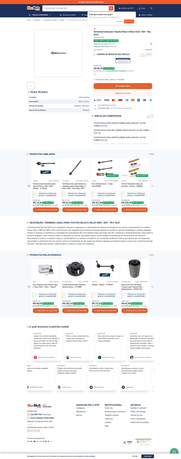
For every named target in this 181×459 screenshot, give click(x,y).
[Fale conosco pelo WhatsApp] (174, 452)
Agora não (120, 21)
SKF (95, 29)
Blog (106, 426)
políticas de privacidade (86, 456)
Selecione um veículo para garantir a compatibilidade (47, 194)
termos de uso (70, 456)
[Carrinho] (151, 8)
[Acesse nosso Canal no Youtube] (32, 430)
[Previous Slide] (29, 186)
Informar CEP (129, 21)
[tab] (143, 54)
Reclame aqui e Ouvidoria (115, 411)
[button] (140, 8)
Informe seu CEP (128, 8)
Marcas (79, 415)
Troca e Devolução (137, 419)
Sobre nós (109, 408)
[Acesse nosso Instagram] (28, 430)
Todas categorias (40, 15)
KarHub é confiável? (138, 408)
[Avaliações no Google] (143, 442)
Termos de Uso (136, 415)
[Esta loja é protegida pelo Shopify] (127, 442)
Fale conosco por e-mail (42, 418)
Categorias (80, 408)
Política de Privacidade (139, 422)
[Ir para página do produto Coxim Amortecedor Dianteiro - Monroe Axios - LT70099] (75, 269)
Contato (108, 422)
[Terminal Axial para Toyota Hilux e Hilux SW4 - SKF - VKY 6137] (31, 85)
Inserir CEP (148, 50)
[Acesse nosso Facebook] (35, 430)
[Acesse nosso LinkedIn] (38, 430)
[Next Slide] (152, 186)
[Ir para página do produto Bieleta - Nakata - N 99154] (105, 269)
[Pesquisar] (111, 8)
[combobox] (99, 74)
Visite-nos (109, 419)
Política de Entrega (137, 411)
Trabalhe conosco (112, 415)
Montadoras (80, 411)
